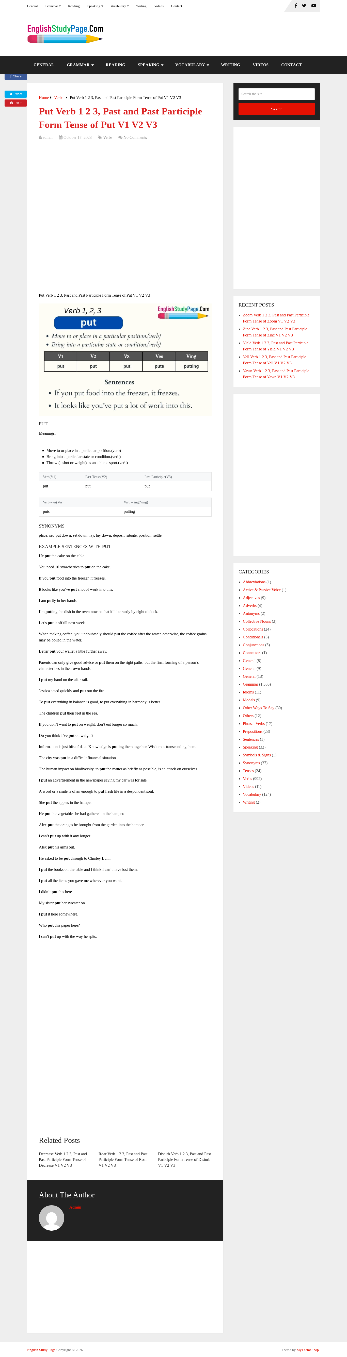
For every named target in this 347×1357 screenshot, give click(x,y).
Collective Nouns (257, 621)
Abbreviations (254, 582)
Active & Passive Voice (262, 590)
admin (48, 137)
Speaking (93, 6)
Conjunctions (253, 645)
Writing (141, 6)
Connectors (252, 653)
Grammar (51, 6)
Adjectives (251, 598)
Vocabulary (118, 6)
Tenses (248, 771)
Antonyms (251, 613)
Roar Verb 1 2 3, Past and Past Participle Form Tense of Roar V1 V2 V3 (123, 1159)
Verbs (107, 137)
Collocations (253, 629)
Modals (249, 700)
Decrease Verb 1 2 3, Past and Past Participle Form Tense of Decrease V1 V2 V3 (63, 1159)
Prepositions (252, 731)
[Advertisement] (125, 181)
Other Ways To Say (258, 708)
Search (276, 109)
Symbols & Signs (257, 755)
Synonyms (251, 763)
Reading (74, 6)
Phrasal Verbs (254, 723)
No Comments (135, 137)
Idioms (248, 692)
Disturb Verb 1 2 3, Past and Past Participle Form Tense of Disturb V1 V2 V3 (184, 1159)
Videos (159, 6)
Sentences (251, 739)
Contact (176, 6)
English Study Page (41, 1350)
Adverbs (250, 605)
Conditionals (253, 637)
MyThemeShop (308, 1350)
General (32, 6)
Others (248, 716)
